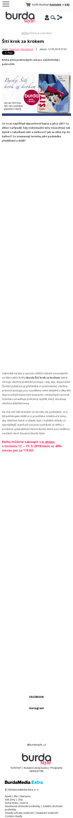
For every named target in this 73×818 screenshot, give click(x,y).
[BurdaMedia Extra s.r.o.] (24, 783)
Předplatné (56, 768)
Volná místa (11, 803)
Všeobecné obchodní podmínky (22, 806)
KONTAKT (16, 768)
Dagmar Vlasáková (21, 49)
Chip (20, 799)
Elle (16, 796)
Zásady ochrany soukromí (19, 812)
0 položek (55, 4)
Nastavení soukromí (47, 812)
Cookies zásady (13, 816)
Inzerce (24, 803)
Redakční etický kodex (36, 768)
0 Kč (67, 4)
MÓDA (25, 33)
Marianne (25, 796)
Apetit (8, 796)
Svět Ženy (10, 799)
